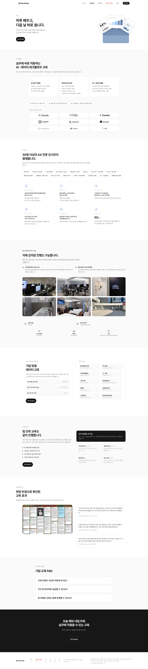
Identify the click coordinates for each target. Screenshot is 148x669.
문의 (59, 660)
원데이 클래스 (109, 3)
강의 (55, 660)
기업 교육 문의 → (28, 464)
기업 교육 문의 (20, 39)
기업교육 (91, 3)
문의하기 (126, 3)
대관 (117, 3)
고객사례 (99, 3)
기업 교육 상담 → (31, 401)
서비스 (84, 3)
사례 (50, 660)
